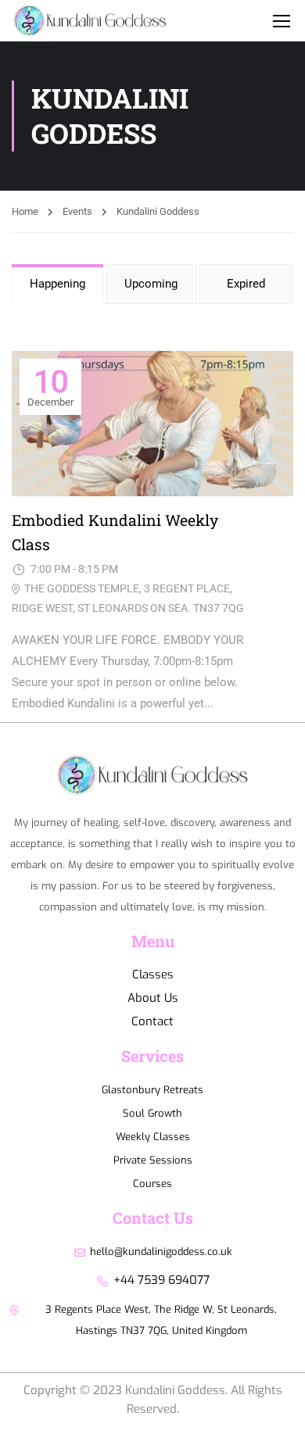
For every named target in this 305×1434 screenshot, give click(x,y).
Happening (57, 284)
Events (77, 211)
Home (25, 211)
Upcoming (151, 284)
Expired (246, 284)
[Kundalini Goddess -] (145, 29)
